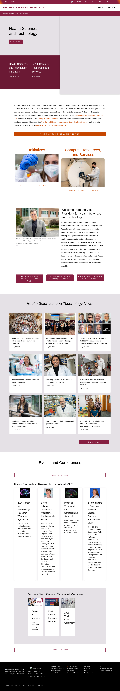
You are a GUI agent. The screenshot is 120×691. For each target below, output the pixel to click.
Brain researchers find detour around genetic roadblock (60, 422)
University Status (55, 666)
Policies (86, 670)
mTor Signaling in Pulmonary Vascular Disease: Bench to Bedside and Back (95, 512)
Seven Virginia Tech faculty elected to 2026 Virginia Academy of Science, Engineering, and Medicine (93, 340)
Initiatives (37, 150)
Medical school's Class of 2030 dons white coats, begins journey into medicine (25, 340)
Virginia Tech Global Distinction (60, 134)
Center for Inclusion (36, 614)
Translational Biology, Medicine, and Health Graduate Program (64, 122)
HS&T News (16, 41)
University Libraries (72, 668)
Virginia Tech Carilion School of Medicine (50, 125)
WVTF (102, 666)
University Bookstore (106, 668)
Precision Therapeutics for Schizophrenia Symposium (71, 509)
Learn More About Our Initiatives (37, 186)
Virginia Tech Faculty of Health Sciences (90, 278)
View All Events (60, 475)
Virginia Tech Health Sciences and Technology (15, 13)
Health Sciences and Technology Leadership (60, 278)
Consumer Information (73, 673)
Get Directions (35, 671)
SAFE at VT (87, 668)
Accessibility (70, 670)
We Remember (73, 666)
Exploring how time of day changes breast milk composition (59, 381)
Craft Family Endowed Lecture (52, 616)
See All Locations (36, 674)
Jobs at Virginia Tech (106, 670)
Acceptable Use (55, 673)
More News (93, 442)
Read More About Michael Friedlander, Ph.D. (29, 279)
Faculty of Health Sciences (48, 119)
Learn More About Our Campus (83, 190)
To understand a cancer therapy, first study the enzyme (25, 381)
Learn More (14, 76)
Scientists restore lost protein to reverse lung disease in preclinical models (93, 382)
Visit (86, 2)
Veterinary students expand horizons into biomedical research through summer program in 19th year (59, 340)
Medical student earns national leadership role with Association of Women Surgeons (24, 423)
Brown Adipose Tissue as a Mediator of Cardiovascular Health (48, 511)
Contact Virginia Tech (38, 676)
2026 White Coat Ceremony (69, 617)
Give (93, 2)
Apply (79, 2)
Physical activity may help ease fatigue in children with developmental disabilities (92, 423)
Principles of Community (57, 668)
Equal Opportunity (89, 673)
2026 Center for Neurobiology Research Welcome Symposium (24, 511)
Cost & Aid (87, 666)
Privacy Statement (56, 670)
